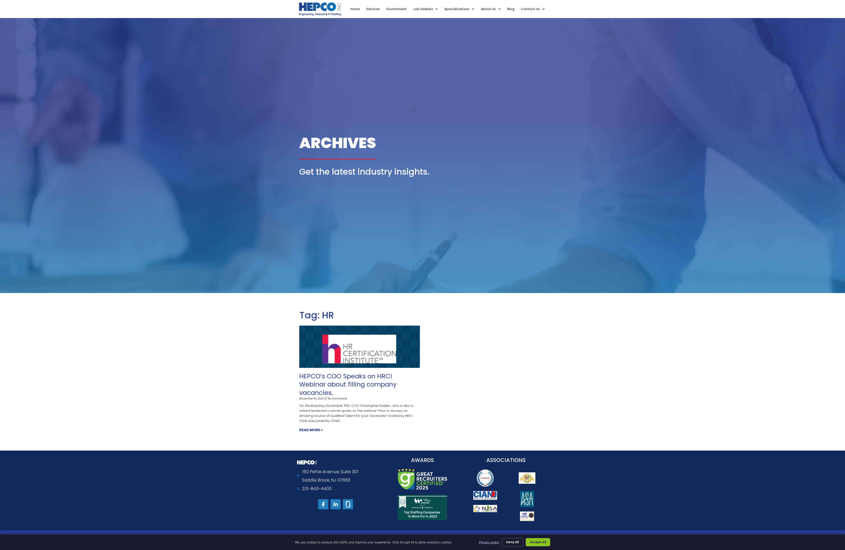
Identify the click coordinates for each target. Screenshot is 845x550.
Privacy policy (489, 542)
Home (355, 9)
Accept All (538, 542)
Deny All (512, 542)
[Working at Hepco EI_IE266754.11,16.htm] (348, 504)
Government (396, 9)
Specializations (456, 9)
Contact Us (530, 9)
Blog (510, 9)
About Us (488, 9)
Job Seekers (423, 9)
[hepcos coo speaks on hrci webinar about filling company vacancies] (359, 347)
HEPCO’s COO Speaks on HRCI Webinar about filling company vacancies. (348, 384)
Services (373, 9)
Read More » (311, 430)
